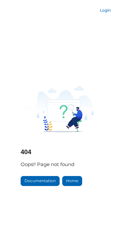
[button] (101, 234)
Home (72, 180)
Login (105, 10)
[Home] (23, 10)
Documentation (40, 180)
